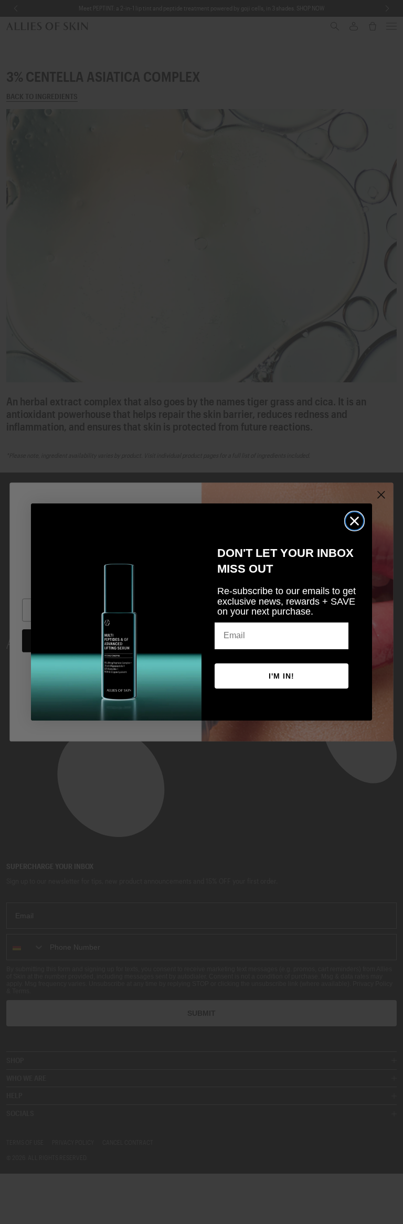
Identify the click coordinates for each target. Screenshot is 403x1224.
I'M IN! (281, 676)
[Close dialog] (354, 521)
